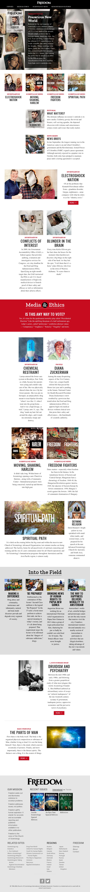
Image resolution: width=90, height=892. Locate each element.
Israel (48, 867)
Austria (49, 846)
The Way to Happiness (33, 858)
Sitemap (76, 847)
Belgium (49, 849)
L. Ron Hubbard (13, 851)
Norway (61, 853)
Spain (61, 860)
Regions (52, 843)
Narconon (29, 862)
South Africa (51, 853)
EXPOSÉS (10, 7)
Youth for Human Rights (34, 851)
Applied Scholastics (33, 865)
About (75, 849)
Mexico (49, 860)
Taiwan (61, 865)
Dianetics (11, 849)
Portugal (62, 855)
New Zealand (63, 851)
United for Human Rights (34, 849)
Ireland (49, 865)
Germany (50, 855)
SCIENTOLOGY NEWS (40, 7)
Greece (49, 871)
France (49, 862)
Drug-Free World (31, 846)
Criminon (29, 860)
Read (72, 203)
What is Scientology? (14, 853)
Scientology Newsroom (15, 858)
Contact (76, 852)
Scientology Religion (14, 855)
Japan (61, 846)
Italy (48, 869)
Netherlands (63, 849)
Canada (49, 851)
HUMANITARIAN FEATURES (61, 7)
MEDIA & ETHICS (23, 7)
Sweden (61, 862)
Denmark (50, 858)
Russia (61, 858)
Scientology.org (13, 846)
